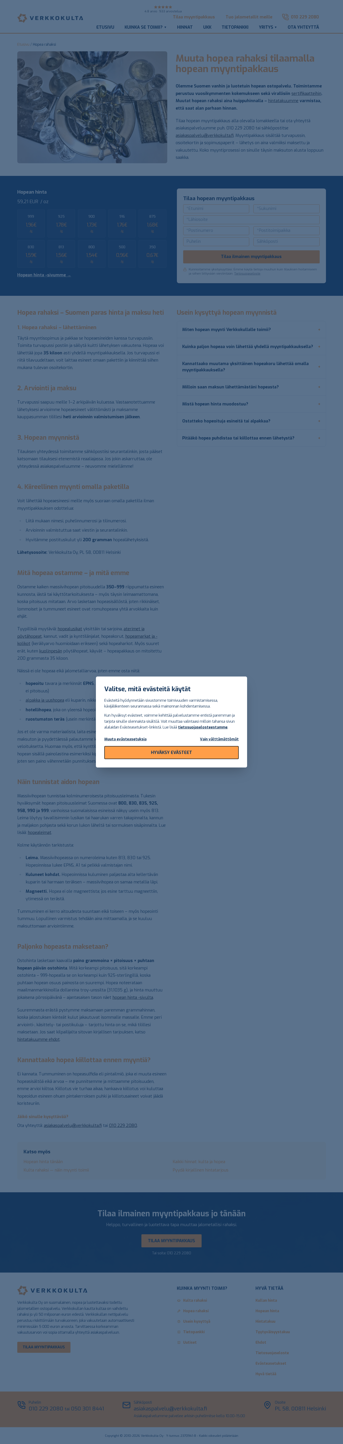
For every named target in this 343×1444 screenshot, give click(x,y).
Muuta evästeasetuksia (125, 739)
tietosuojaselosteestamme (203, 727)
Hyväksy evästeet (171, 752)
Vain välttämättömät (219, 739)
